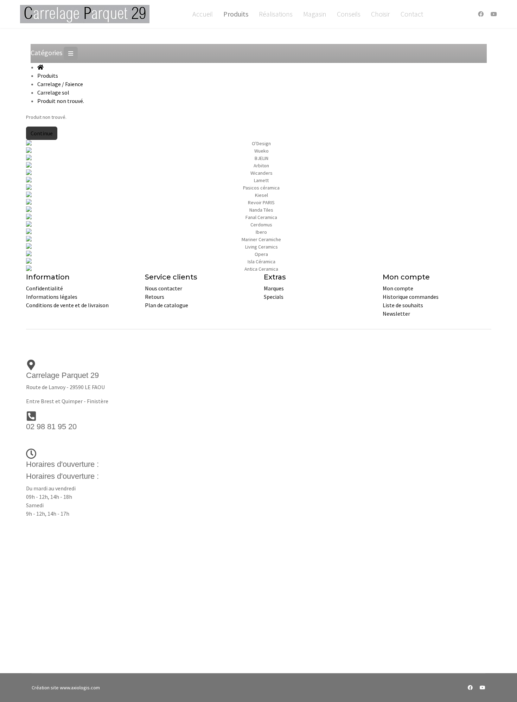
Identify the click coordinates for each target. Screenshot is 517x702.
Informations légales (51, 296)
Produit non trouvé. (60, 100)
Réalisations (276, 13)
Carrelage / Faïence (60, 84)
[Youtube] (494, 14)
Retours (154, 296)
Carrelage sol (53, 92)
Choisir (380, 13)
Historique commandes (411, 296)
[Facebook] (481, 14)
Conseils (348, 13)
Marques (274, 288)
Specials (273, 296)
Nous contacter (163, 288)
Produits (235, 13)
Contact (412, 13)
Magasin (314, 13)
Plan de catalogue (166, 305)
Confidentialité (44, 288)
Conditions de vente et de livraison (67, 305)
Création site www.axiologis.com (66, 687)
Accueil (202, 13)
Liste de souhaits (403, 305)
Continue (42, 133)
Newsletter (396, 313)
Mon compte (398, 288)
